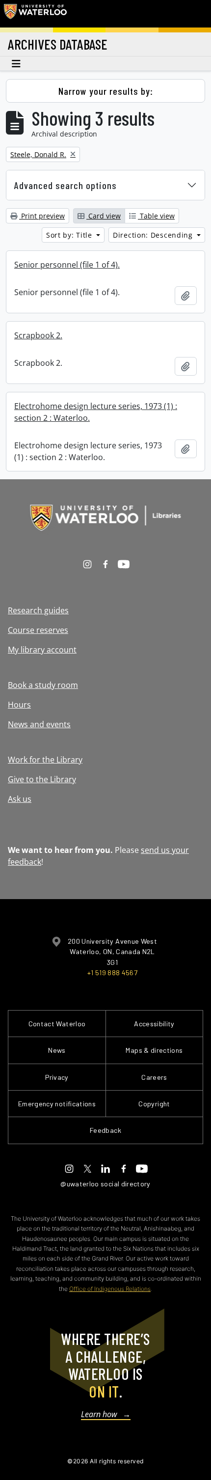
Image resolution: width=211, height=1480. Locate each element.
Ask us (19, 799)
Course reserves (38, 630)
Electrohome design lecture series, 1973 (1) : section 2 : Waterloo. (95, 412)
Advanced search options (65, 185)
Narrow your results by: (105, 91)
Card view (103, 215)
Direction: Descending (154, 235)
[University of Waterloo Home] (35, 14)
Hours (19, 704)
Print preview (42, 215)
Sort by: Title (70, 235)
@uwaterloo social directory (105, 1183)
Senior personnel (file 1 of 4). (67, 264)
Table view (156, 215)
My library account (42, 649)
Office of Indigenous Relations (110, 1288)
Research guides (38, 610)
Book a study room (43, 685)
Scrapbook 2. (38, 335)
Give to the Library (42, 779)
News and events (39, 724)
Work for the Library (45, 759)
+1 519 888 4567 (112, 972)
